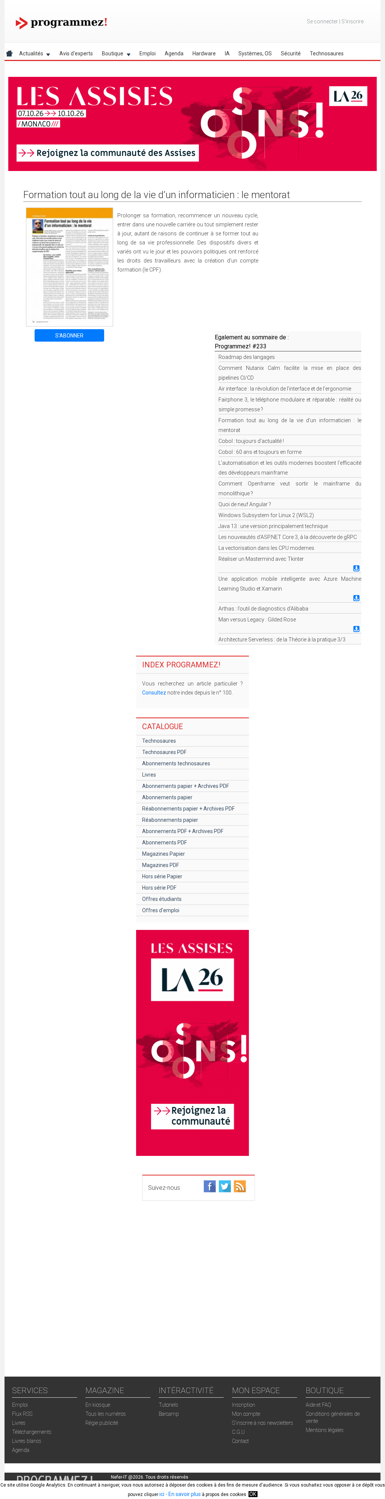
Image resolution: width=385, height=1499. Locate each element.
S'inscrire (352, 21)
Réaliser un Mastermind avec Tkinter (261, 559)
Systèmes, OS (255, 53)
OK (252, 1494)
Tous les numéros (105, 1414)
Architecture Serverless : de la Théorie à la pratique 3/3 (282, 640)
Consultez (154, 693)
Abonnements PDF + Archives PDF (182, 831)
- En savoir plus (182, 1494)
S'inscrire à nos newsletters (262, 1423)
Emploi (147, 53)
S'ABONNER (69, 336)
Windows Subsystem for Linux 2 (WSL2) (266, 515)
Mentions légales (325, 1430)
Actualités (29, 54)
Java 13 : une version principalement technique (273, 526)
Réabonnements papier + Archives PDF (188, 809)
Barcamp (169, 1414)
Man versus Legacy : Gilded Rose (257, 620)
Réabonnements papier (170, 820)
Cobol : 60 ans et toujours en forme (260, 452)
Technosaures (327, 53)
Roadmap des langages (246, 357)
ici (161, 1494)
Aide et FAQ (318, 1405)
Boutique (110, 54)
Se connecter (322, 21)
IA (227, 53)
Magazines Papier (163, 854)
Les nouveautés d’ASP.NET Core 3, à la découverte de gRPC (287, 537)
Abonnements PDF (164, 843)
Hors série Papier (162, 876)
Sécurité (291, 53)
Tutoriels (168, 1405)
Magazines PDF (160, 865)
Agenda (174, 53)
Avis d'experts (76, 53)
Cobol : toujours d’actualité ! (251, 441)
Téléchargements (32, 1432)
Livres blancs (26, 1441)
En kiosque (97, 1405)
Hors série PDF (159, 888)
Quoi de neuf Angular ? (244, 504)
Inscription (243, 1405)
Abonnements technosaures (176, 763)
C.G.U (238, 1432)
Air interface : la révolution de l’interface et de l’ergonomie (284, 389)
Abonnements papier (167, 797)
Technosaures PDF (164, 752)
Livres (149, 775)
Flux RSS (22, 1414)
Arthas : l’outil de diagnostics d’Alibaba (263, 609)
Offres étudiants (162, 899)
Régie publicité (101, 1423)
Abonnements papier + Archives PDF (185, 786)
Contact (240, 1441)
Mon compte (246, 1414)
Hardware (204, 53)
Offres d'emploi (160, 910)
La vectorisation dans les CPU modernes (266, 548)
